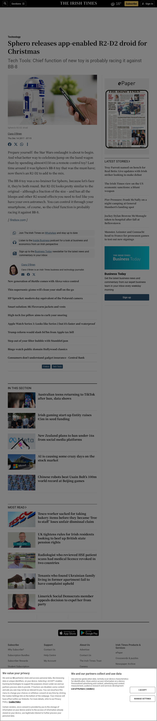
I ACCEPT (142, 690)
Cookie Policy (15, 702)
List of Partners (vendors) (82, 689)
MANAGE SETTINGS (142, 699)
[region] (78, 694)
